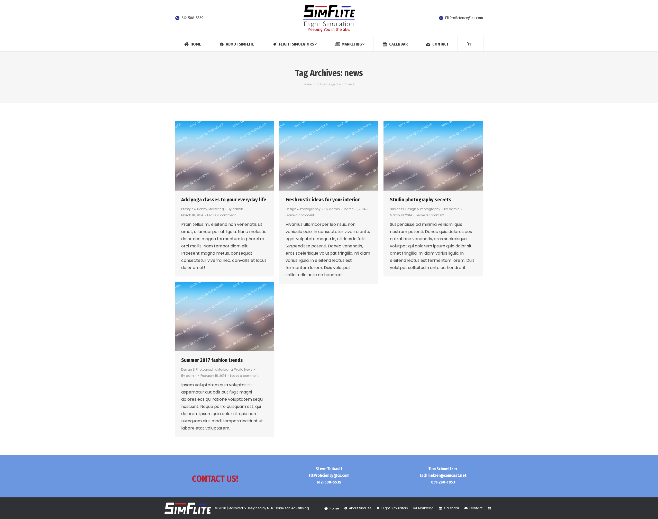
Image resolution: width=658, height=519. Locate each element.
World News (243, 369)
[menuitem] (192, 43)
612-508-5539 (192, 17)
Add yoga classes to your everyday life (223, 199)
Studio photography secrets (420, 199)
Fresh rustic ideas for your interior (323, 199)
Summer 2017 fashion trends (212, 360)
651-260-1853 (443, 482)
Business (397, 209)
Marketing (216, 209)
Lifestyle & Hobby (194, 209)
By (235, 209)
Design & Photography (303, 209)
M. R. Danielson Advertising (288, 508)
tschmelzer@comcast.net (443, 475)
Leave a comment (221, 215)
